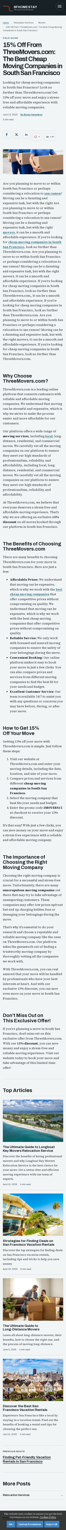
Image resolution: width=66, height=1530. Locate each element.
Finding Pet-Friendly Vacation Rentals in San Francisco (27, 1459)
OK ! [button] (11, 1524)
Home (6, 22)
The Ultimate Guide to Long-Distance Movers (21, 1327)
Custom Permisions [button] (29, 1524)
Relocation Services (16, 1495)
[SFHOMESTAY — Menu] (59, 6)
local (49, 436)
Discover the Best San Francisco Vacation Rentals (25, 1408)
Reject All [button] (51, 1524)
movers (9, 232)
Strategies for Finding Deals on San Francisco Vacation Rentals (28, 1242)
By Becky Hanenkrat (31, 114)
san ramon (52, 193)
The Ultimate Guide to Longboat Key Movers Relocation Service (29, 1148)
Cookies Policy (48, 1517)
